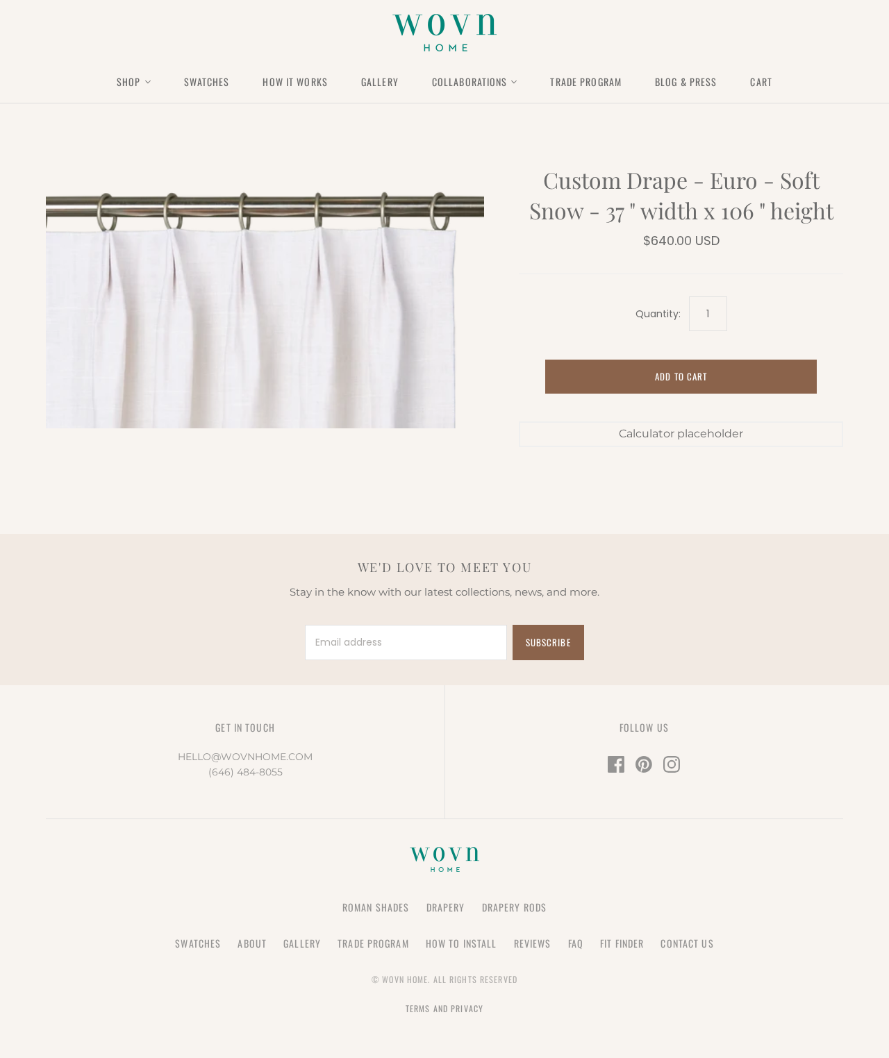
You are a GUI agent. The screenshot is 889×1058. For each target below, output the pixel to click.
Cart (761, 81)
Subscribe (548, 642)
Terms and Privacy (444, 1008)
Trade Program (586, 81)
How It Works (295, 81)
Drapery (445, 907)
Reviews (532, 943)
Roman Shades (375, 907)
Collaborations (470, 81)
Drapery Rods (514, 907)
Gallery (380, 81)
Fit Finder (622, 943)
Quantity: (658, 314)
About (252, 943)
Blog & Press (686, 81)
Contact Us (686, 943)
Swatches (207, 81)
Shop (128, 81)
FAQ (575, 943)
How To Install (461, 943)
